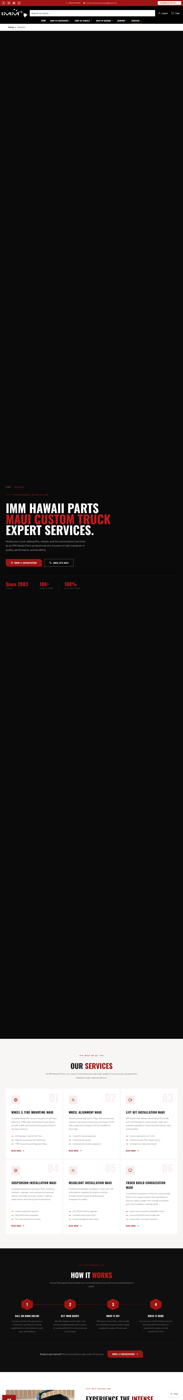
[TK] (19, 3)
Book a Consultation (25, 562)
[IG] (9, 3)
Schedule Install (168, 3)
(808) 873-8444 (61, 562)
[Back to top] (172, 1385)
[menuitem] (60, 20)
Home (8, 487)
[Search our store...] (151, 13)
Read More (16, 1150)
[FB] (3, 3)
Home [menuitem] (43, 20)
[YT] (14, 3)
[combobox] (92, 13)
